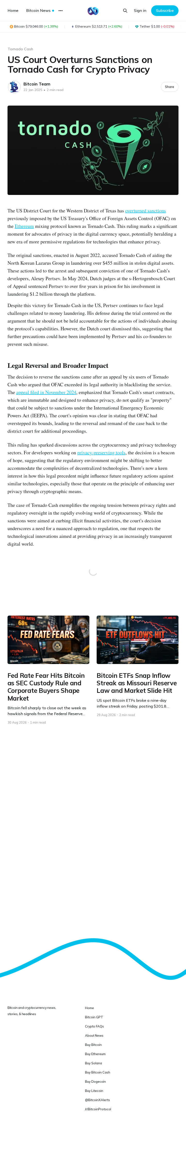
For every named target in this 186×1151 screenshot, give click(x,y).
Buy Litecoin (94, 1091)
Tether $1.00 (157, 26)
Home (13, 10)
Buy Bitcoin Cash (97, 1072)
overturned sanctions (145, 210)
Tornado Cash (20, 48)
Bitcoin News (38, 10)
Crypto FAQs (94, 1026)
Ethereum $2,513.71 (98, 26)
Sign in (140, 10)
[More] (60, 10)
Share (169, 87)
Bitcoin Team (36, 83)
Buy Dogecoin (95, 1081)
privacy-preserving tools (101, 452)
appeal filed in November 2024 (46, 392)
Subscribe (165, 10)
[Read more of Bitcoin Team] (14, 87)
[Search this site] (125, 11)
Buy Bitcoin (93, 1045)
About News (94, 1035)
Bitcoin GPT (94, 1017)
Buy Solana (93, 1063)
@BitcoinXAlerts (97, 1100)
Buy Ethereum (95, 1054)
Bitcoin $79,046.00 (36, 26)
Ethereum (24, 226)
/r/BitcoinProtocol (98, 1109)
